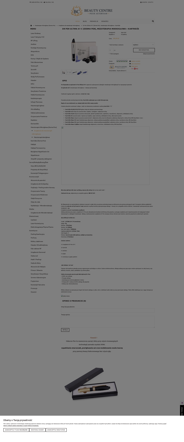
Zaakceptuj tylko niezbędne (16, 430)
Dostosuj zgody (37, 430)
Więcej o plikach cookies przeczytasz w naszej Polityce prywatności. (21, 425)
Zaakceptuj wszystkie (56, 430)
